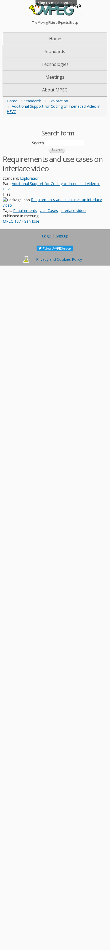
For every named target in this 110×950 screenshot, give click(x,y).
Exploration (58, 100)
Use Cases (49, 210)
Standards (55, 51)
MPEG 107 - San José (21, 221)
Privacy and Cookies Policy (59, 259)
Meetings (54, 77)
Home (55, 39)
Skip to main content (56, 2)
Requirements (25, 210)
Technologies (55, 64)
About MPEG (55, 90)
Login (47, 235)
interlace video (73, 210)
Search (38, 142)
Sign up (62, 235)
